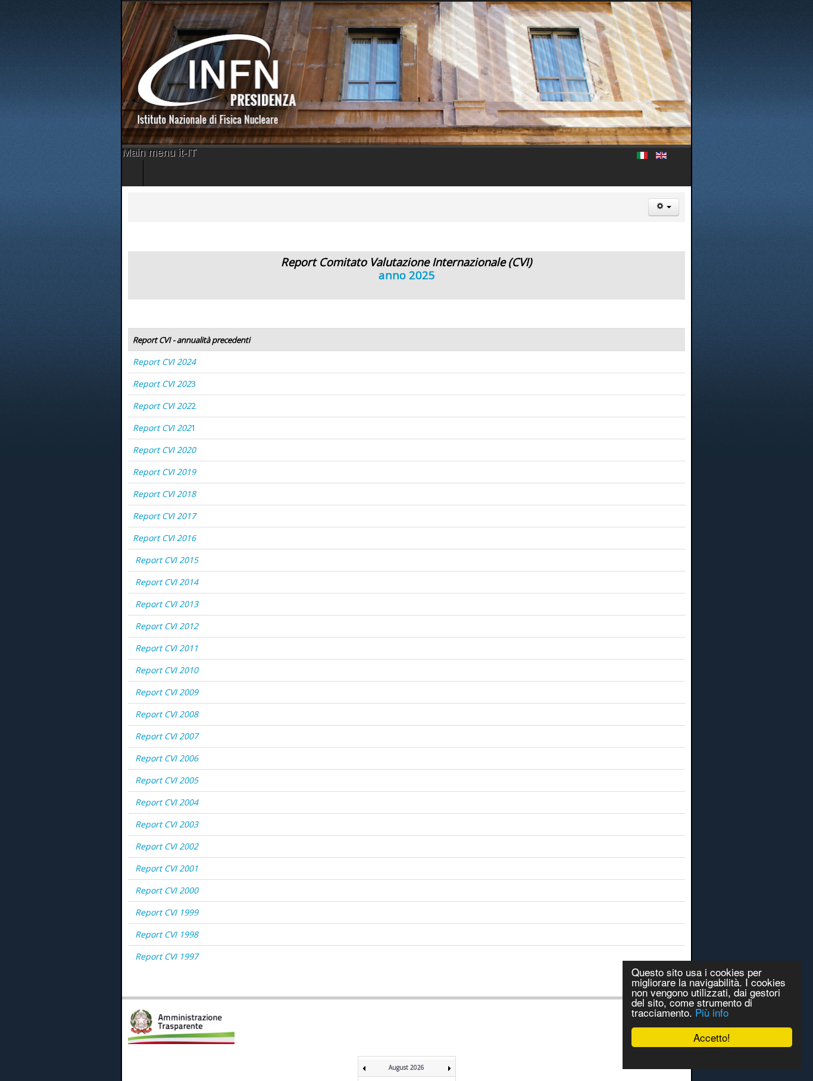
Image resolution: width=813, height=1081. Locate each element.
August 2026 (406, 1067)
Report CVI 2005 (45, 780)
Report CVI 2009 (45, 692)
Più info (711, 1012)
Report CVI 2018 (43, 493)
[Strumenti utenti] (784, 207)
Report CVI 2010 (45, 670)
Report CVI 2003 (45, 824)
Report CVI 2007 (45, 736)
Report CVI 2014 (45, 582)
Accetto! (711, 1037)
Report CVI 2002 (45, 846)
